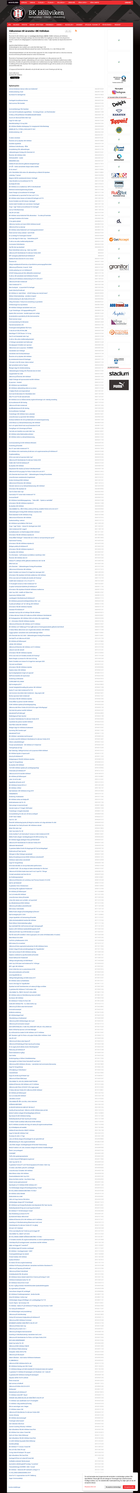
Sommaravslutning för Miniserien (18, 322)
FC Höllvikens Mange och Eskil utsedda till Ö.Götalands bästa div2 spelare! (31, 1369)
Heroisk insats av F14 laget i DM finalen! (20, 808)
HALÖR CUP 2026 (14, 212)
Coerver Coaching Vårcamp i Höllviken (20, 1426)
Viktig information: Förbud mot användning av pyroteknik (26, 302)
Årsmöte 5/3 (12, 261)
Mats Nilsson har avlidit (16, 937)
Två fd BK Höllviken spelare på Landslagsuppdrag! (24, 768)
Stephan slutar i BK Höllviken (17, 670)
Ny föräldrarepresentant (16, 877)
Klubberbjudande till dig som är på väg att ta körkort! (24, 1208)
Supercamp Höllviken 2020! (17, 595)
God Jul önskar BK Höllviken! (17, 894)
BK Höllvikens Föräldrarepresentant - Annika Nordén (24, 1294)
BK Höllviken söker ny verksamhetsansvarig (22, 437)
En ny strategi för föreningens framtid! (20, 235)
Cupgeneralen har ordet (16, 373)
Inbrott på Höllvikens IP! (16, 756)
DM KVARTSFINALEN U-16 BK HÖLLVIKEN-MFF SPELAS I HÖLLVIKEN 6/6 (30, 1026)
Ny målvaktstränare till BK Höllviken (19, 903)
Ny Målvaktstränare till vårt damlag (19, 408)
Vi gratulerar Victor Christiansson (18, 886)
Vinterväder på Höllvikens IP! (17, 770)
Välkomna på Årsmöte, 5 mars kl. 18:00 (20, 267)
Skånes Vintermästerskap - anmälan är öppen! (22, 296)
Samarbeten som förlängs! (17, 350)
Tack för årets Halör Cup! (16, 491)
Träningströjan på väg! (15, 747)
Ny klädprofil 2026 (14, 184)
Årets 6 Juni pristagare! (16, 1150)
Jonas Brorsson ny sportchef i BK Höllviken (22, 417)
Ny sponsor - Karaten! (15, 382)
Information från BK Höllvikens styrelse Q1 (21, 503)
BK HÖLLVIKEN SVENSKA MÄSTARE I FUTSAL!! (22, 1190)
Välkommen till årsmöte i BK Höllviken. (20, 569)
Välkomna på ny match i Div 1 (17, 1329)
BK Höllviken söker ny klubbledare (19, 980)
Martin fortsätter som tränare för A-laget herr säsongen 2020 (27, 661)
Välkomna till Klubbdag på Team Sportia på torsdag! (24, 1044)
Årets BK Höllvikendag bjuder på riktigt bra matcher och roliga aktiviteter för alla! (32, 822)
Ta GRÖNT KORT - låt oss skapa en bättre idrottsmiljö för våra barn (28, 868)
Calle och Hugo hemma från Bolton (19, 1199)
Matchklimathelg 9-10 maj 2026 (18, 123)
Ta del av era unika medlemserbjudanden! (21, 241)
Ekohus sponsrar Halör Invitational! (19, 696)
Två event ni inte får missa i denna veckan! (21, 362)
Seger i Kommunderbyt (16, 1478)
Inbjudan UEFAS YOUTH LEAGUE (18, 1377)
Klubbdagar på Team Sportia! (17, 716)
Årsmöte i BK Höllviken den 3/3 (18, 558)
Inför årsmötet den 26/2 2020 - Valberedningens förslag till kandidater (29, 635)
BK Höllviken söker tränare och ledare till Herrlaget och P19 (26, 198)
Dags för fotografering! (16, 762)
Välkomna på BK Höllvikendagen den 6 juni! (22, 1021)
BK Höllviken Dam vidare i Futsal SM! (19, 1432)
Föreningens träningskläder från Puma (20, 327)
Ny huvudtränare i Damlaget (17, 411)
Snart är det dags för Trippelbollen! (19, 983)
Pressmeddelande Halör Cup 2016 (19, 1176)
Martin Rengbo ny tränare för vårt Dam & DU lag (23, 658)
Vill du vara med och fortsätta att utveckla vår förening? (25, 578)
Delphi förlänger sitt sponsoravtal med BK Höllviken (24, 379)
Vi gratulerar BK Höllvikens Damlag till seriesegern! (24, 1375)
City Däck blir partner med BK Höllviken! (20, 710)
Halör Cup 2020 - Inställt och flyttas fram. (21, 592)
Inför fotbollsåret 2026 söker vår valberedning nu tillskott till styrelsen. (29, 172)
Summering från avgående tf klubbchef (20, 888)
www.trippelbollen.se (15, 975)
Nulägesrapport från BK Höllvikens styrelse (21, 759)
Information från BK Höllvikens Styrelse (20, 606)
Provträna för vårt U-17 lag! (17, 1136)
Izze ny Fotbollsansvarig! (16, 210)
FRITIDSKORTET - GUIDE (16, 158)
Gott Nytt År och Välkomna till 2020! (19, 638)
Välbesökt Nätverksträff (16, 845)
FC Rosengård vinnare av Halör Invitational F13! (22, 583)
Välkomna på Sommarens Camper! (19, 1024)
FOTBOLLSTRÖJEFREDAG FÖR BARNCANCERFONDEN (25, 115)
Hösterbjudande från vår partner (18, 1274)
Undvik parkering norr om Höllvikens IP (20, 270)
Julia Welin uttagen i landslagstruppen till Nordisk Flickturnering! (28, 1144)
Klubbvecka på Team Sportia (17, 851)
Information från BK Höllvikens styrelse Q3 (21, 535)
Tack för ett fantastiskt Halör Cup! (19, 336)
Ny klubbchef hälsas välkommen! (19, 1216)
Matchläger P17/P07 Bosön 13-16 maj (20, 333)
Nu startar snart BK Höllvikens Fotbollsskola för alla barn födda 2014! (29, 739)
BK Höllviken (14, 2)
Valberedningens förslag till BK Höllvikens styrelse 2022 (25, 512)
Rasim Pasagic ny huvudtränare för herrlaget (22, 192)
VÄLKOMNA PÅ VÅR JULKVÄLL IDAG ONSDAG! (23, 1101)
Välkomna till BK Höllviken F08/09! (19, 1346)
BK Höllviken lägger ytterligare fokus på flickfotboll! (24, 840)
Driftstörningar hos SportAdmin (18, 304)
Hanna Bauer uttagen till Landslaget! (19, 1291)
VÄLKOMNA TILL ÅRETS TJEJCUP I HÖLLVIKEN (22, 992)
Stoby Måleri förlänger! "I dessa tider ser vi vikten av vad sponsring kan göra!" (32, 537)
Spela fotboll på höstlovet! (17, 290)
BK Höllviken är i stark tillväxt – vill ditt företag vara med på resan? (28, 293)
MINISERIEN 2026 (14, 161)
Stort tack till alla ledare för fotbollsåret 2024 (22, 394)
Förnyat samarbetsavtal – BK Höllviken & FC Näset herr (25, 745)
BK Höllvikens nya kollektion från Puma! (20, 523)
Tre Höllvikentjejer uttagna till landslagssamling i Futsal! (25, 1188)
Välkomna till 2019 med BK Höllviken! (20, 773)
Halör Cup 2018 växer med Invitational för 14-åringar (24, 963)
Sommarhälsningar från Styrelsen (19, 109)
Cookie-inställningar (14, 1487)
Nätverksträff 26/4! (14, 733)
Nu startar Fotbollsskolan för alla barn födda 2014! (24, 719)
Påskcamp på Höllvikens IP (17, 1050)
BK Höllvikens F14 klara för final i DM (20, 1001)
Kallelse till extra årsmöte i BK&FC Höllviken (21, 1130)
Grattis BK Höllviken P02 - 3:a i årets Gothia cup (22, 1003)
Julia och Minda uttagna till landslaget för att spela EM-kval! (26, 1139)
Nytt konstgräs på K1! (15, 684)
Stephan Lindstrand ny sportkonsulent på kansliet (23, 955)
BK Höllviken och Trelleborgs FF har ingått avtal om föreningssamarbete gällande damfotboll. (36, 627)
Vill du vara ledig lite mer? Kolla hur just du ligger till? (24, 1231)
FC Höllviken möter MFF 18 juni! (18, 1395)
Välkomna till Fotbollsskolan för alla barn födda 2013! (25, 842)
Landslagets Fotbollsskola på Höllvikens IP (22, 598)
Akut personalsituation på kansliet (19, 972)
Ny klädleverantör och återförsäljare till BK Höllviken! (24, 532)
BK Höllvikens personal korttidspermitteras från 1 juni (24, 601)
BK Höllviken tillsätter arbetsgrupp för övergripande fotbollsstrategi (29, 126)
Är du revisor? (13, 169)
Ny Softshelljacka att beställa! (18, 1127)
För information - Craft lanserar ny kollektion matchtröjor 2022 (27, 555)
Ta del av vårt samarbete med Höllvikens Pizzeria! (23, 276)
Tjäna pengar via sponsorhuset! (18, 805)
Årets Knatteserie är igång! (17, 1052)
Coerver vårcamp (14, 1415)
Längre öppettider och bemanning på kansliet (22, 917)
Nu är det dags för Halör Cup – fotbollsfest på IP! (23, 238)
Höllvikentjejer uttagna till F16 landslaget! (21, 1202)
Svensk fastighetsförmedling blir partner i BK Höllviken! (25, 687)
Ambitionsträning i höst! (16, 92)
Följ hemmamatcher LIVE (16, 325)
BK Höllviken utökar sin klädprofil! (19, 799)
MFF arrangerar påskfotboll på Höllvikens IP (22, 256)
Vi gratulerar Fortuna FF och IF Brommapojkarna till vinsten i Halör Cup (29, 1165)
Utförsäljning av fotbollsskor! (17, 1070)
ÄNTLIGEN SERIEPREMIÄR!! (17, 1340)
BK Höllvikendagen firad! (16, 1015)
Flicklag (41, 2)
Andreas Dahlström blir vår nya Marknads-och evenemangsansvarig (29, 420)
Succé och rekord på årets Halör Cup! (20, 117)
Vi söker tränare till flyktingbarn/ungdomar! (21, 1159)
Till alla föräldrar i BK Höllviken (18, 1257)
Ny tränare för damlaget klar (17, 94)
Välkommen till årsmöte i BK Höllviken (29, 31)
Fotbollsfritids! (13, 1073)
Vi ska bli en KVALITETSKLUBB (18, 330)
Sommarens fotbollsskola (16, 244)
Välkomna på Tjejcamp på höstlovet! (20, 1268)
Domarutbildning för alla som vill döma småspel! (23, 814)
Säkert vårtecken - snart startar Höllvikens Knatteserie (24, 1357)
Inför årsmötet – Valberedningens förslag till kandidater (25, 566)
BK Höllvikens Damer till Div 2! (17, 785)
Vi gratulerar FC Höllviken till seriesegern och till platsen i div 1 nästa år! (30, 1372)
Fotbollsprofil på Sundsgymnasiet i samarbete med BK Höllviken (28, 1242)
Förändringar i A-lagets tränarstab (19, 811)
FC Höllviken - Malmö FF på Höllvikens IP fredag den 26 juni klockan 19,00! (31, 1306)
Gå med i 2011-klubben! (16, 1228)
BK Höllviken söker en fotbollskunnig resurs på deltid (24, 995)
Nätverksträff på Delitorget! (17, 713)
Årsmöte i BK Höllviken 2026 (17, 155)
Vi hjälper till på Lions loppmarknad (19, 391)
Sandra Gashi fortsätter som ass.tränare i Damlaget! (24, 204)
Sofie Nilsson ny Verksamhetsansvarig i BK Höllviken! (24, 422)
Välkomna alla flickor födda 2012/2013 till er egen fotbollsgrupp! (28, 707)
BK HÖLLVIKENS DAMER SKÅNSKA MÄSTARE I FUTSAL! (25, 1236)
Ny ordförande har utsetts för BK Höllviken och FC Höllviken (26, 1032)
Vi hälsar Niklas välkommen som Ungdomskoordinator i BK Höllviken (29, 630)
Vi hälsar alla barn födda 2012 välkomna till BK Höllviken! (25, 1090)
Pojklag (50, 2)
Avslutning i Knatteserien (16, 796)
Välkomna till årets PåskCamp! (18, 1078)
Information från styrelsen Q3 (17, 489)
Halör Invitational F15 (15, 284)
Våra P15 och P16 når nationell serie (19, 396)
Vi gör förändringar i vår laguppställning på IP (22, 310)
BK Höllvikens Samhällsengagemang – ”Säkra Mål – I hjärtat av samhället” (31, 500)
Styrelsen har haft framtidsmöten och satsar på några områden (27, 986)
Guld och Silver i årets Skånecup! (18, 1435)
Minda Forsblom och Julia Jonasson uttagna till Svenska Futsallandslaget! (31, 1147)
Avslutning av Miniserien (16, 678)
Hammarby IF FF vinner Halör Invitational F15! (22, 494)
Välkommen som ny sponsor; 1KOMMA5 (21, 348)
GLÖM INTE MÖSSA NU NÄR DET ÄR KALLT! (22, 1107)
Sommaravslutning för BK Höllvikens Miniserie (22, 443)
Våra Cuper (82, 2)
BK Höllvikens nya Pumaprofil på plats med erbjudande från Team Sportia (30, 1205)
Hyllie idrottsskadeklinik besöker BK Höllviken (22, 920)
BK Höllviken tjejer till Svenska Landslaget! (21, 1248)
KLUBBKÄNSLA (13, 1360)
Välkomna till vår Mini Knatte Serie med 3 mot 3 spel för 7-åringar (28, 871)
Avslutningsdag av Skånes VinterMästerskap (22, 1058)
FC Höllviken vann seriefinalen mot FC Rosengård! (23, 1400)
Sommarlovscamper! (15, 1009)
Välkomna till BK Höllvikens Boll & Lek (20, 1363)
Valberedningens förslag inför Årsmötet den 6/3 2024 (25, 371)
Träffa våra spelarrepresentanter (18, 1156)
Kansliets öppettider (15, 143)
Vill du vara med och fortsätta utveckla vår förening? (24, 655)
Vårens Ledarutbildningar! (16, 742)
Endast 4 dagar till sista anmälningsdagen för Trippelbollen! (26, 949)
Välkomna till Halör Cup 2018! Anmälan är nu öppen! (24, 932)
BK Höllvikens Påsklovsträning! (18, 1349)
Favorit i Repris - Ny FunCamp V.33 (19, 1303)
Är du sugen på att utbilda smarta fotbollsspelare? (24, 1047)
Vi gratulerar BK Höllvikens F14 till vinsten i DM (22, 989)
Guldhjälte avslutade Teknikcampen (19, 1461)
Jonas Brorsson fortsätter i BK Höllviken (21, 1170)
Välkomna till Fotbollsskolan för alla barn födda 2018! (25, 460)
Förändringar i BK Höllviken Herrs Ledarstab (22, 414)
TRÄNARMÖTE (13, 793)
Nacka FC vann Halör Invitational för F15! (21, 690)
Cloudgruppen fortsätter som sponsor (20, 345)
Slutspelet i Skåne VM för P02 (17, 1352)
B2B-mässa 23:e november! (17, 943)
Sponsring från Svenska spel (17, 730)
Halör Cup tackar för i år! (16, 831)
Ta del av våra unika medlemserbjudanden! (21, 339)
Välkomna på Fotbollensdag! (17, 1314)
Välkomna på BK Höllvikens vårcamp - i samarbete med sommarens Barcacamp (32, 1064)
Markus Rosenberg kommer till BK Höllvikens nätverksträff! (26, 857)
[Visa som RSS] (76, 31)
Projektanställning (14, 454)
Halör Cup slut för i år (15, 1162)
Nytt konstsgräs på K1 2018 (17, 914)
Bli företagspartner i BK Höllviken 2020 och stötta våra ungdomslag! (29, 618)
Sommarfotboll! (13, 497)
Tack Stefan (12, 1055)
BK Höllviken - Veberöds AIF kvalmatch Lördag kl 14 (24, 1470)
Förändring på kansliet (15, 445)
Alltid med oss (13, 563)
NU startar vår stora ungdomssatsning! (20, 1262)
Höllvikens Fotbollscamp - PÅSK (18, 146)
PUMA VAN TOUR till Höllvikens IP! (19, 463)
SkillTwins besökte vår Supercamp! (19, 676)
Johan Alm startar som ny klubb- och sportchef (23, 900)
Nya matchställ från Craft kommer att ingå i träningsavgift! (26, 926)
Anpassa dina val (90, 1487)
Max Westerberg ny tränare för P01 (19, 1213)
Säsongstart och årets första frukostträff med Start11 (25, 1061)
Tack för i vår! (13, 819)
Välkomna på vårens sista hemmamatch (21, 1006)
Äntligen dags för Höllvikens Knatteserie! (21, 727)
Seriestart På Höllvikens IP (16, 609)
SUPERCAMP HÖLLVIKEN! (16, 681)
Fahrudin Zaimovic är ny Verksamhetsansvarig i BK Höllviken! (27, 486)
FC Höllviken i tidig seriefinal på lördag (20, 1403)
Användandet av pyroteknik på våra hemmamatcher (24, 316)
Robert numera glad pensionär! (18, 1182)
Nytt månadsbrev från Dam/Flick (18, 1455)
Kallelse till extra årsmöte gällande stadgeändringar (24, 163)
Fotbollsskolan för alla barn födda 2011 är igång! (23, 1225)
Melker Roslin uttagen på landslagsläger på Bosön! (24, 911)
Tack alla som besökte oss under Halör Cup (22, 431)
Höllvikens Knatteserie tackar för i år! (20, 1280)
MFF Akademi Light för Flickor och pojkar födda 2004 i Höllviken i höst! (30, 1035)
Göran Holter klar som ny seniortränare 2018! (22, 969)
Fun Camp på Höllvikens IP (17, 1308)
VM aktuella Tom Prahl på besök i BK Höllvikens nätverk (25, 825)
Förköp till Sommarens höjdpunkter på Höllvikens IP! (24, 1317)
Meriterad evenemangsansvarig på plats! (21, 189)
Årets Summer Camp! (15, 319)
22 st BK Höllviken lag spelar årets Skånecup (22, 1441)
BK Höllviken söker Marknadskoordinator (21, 434)
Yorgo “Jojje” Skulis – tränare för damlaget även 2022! (25, 526)
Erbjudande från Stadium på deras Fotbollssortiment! (24, 468)
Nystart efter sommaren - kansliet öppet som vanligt (24, 313)
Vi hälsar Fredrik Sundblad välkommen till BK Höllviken (25, 1121)
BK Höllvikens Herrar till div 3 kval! (19, 1283)
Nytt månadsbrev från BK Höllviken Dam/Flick (22, 1429)
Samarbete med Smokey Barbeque (19, 353)
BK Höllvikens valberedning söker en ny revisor (22, 388)
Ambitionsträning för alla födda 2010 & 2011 (22, 299)
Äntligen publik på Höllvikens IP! (18, 546)
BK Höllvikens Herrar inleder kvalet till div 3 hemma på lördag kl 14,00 (29, 1277)
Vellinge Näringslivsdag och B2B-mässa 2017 (22, 978)
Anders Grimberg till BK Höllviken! (19, 480)
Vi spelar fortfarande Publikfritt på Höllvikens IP (23, 586)
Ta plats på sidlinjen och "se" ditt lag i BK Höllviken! (24, 604)
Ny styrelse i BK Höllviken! (16, 765)
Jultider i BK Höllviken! (15, 644)
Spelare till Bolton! (14, 1260)
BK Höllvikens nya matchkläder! (18, 385)
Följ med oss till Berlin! (15, 664)
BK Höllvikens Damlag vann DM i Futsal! (20, 1366)
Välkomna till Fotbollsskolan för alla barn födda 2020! (25, 253)
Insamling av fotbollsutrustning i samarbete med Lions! (25, 1334)
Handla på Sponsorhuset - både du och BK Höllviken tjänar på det (28, 1110)
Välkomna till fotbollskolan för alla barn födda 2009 (24, 1412)
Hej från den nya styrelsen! (16, 247)
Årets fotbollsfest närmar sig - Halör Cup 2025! (22, 250)
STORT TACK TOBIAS (15, 816)
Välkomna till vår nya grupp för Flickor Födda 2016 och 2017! (27, 471)
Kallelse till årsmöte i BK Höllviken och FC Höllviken (24, 1084)
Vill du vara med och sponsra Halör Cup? (21, 457)
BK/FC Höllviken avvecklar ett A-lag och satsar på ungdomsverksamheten (30, 1124)
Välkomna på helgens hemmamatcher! (20, 1331)
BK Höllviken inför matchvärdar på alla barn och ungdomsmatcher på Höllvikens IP (33, 451)
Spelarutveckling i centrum (17, 520)
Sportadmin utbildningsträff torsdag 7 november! (23, 1464)
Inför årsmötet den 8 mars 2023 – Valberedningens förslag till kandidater (30, 474)
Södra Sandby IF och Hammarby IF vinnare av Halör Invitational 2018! (29, 834)
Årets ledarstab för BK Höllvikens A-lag (20, 514)
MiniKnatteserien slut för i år (17, 802)
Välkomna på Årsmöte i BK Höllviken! (20, 376)
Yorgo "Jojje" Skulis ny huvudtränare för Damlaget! (24, 207)
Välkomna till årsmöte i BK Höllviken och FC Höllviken (24, 624)
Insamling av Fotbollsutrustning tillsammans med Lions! (25, 1222)
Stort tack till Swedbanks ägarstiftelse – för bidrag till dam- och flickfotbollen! (32, 112)
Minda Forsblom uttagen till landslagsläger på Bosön (24, 1113)
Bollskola (60, 2)
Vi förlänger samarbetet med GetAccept (21, 342)
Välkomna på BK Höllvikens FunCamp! (20, 1320)
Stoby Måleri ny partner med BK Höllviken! (21, 701)
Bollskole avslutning (15, 1012)
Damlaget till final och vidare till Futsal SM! (21, 1458)
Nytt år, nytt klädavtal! (15, 883)
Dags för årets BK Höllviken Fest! (18, 1133)
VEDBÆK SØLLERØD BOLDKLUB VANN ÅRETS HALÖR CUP (26, 1398)
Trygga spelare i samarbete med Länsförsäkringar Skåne (26, 632)
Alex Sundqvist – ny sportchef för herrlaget (21, 287)
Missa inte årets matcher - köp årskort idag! (22, 1179)
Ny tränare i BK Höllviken (16, 998)
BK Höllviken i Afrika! (15, 788)
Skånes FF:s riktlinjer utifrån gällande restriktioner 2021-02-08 (27, 560)
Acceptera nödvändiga (113, 1487)
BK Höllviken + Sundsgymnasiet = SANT (20, 1251)
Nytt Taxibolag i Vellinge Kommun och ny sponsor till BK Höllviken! (28, 750)
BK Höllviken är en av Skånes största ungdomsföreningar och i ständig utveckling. (33, 399)
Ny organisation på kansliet (17, 1288)
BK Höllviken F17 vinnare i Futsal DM (19, 1446)
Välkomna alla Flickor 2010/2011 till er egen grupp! (24, 1087)
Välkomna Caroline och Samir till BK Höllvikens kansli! (24, 224)
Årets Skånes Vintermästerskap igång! (20, 923)
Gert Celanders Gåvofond (16, 1423)
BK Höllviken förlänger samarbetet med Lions (22, 307)
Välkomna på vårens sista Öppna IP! (19, 1041)
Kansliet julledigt (14, 1444)
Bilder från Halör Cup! (15, 828)
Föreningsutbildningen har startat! (19, 1254)
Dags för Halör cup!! (15, 120)
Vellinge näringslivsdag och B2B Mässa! (21, 960)
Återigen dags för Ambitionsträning (19, 368)
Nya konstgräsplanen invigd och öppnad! (21, 673)
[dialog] (110, 1481)
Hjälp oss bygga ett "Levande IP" (18, 1245)
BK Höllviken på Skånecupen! (17, 641)
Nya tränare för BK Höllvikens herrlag (20, 1116)
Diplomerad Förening (15, 540)
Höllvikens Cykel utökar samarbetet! (19, 860)
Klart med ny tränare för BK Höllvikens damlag (22, 952)
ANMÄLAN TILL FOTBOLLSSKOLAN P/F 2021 (22, 129)
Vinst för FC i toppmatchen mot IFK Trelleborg (22, 1475)
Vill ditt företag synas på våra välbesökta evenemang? (25, 273)
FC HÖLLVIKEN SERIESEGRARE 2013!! (20, 1472)
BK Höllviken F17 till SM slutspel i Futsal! (21, 1211)
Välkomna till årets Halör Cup (17, 1326)
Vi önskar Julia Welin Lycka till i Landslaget (21, 1167)
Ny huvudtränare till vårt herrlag (18, 402)
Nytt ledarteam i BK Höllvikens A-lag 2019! (21, 791)
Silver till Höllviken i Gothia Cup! (18, 1297)
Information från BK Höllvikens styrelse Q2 (21, 543)
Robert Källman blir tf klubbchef (18, 957)
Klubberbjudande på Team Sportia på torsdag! (22, 1119)
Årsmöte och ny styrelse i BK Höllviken (20, 140)
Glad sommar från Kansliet (17, 103)
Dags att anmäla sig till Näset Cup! (19, 1075)
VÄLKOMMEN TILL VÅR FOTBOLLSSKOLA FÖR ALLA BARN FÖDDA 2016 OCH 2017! (33, 509)
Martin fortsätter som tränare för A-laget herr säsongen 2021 (27, 572)
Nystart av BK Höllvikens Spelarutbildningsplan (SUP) (24, 929)
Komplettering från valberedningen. (19, 149)
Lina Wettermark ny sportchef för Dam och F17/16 (24, 195)
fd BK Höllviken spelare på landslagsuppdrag (22, 704)
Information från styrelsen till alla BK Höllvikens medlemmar (26, 589)
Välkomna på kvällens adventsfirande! (20, 906)
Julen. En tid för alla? (15, 779)
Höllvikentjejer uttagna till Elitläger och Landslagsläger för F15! (27, 1300)
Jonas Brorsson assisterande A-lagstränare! (22, 477)
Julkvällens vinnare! (14, 1098)
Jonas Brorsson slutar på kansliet (19, 897)
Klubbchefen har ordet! (16, 1196)
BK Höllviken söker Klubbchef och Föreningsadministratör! (26, 230)
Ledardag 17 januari (15, 175)
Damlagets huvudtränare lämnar (18, 100)
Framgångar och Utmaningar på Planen (20, 428)
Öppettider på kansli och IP (17, 782)
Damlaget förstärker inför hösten (18, 218)
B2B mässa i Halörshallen (16, 909)
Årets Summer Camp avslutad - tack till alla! (21, 233)
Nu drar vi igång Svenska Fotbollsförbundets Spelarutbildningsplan (29, 1285)
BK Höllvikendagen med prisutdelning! (20, 1311)
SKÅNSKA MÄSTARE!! (15, 1104)
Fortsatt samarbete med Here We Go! (20, 874)
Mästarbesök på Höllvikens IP (18, 1392)
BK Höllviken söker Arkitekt (17, 1193)
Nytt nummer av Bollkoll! (16, 1383)
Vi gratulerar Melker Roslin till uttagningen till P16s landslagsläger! (28, 848)
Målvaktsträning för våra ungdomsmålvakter (22, 1142)
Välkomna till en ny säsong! (17, 227)
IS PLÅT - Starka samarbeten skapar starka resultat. (24, 166)
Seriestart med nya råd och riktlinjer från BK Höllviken (24, 612)
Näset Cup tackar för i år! (16, 1343)
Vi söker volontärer (14, 138)
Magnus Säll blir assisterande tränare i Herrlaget (23, 178)
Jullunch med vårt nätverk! (16, 650)
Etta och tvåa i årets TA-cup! (17, 1449)
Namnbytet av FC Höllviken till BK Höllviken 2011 (23, 1185)
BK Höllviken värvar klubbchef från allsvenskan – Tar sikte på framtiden (30, 215)
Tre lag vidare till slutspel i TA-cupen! (19, 1452)
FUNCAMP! (12, 1153)
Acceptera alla (129, 1487)
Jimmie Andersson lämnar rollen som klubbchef (23, 89)
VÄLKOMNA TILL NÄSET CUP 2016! (19, 1234)
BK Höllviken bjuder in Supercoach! (19, 753)
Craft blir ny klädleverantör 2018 (18, 940)
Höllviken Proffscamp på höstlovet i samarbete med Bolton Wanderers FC (31, 1265)
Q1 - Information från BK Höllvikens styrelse (22, 621)
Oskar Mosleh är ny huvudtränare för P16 (21, 181)
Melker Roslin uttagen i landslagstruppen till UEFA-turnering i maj (28, 837)
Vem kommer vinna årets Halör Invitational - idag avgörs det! (26, 693)
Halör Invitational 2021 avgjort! (18, 529)
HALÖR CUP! (12, 1038)
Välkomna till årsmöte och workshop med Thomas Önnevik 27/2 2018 (29, 880)
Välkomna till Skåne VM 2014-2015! (19, 1386)
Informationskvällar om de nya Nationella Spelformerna (25, 865)
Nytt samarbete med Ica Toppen (18, 365)
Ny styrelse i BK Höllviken (16, 466)
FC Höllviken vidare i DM (16, 1409)
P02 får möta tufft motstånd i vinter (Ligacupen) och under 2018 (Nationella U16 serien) (34, 934)
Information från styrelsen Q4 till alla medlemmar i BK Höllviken (27, 575)
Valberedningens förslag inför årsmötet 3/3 (22, 152)
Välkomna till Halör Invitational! (18, 281)
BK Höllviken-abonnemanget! (17, 1418)
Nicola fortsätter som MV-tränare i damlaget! (22, 201)
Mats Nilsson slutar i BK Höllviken (19, 1173)
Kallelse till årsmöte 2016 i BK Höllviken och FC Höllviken (25, 1219)
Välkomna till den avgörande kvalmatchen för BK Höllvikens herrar (28, 946)
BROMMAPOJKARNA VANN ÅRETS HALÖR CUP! (23, 1323)
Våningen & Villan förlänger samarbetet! (20, 854)
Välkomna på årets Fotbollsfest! (18, 1271)
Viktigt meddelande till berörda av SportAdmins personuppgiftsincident (30, 264)
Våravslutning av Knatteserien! (18, 1018)
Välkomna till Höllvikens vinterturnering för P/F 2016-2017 (26, 279)
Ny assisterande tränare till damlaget (20, 359)
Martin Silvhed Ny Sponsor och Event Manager (22, 1029)
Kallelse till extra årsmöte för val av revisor (21, 258)
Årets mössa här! (14, 1380)
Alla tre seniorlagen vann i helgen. (19, 1406)
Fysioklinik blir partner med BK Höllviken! (21, 722)
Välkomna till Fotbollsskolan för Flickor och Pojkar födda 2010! (27, 1337)
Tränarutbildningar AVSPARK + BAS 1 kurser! (22, 1467)
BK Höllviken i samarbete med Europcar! (21, 736)
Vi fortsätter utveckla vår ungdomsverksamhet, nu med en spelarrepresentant (31, 1239)
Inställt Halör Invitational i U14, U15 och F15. (22, 581)
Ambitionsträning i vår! (15, 132)
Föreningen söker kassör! (16, 1421)
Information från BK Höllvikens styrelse (20, 653)
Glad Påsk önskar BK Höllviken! (18, 724)
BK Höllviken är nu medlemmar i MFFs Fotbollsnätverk (25, 186)
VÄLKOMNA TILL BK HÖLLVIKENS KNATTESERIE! (23, 1081)
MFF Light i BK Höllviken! (16, 966)
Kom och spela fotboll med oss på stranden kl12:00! (24, 425)
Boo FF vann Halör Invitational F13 (19, 448)
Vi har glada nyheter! (15, 221)
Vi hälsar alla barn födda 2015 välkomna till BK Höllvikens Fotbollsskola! (30, 615)
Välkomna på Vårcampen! (16, 1354)
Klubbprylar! (12, 1389)
